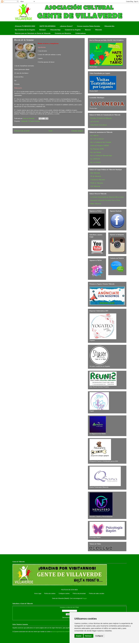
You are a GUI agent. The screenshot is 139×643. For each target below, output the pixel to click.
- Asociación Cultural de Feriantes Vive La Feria (105, 200)
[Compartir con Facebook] (45, 119)
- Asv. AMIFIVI (94, 135)
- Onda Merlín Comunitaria (98, 125)
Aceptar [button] (79, 636)
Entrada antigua (77, 131)
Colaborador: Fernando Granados (30, 121)
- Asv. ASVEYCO (95, 159)
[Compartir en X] (43, 119)
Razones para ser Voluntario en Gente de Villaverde (32, 33)
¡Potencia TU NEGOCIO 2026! (25, 26)
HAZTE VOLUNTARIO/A (47, 26)
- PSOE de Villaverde (96, 183)
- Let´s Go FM (94, 121)
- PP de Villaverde (95, 176)
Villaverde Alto (109, 26)
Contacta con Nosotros (63, 33)
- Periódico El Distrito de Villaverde (101, 118)
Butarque (42, 30)
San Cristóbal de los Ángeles (25, 30)
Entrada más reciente (22, 131)
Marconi (88, 30)
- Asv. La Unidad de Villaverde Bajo (101, 155)
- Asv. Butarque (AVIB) (97, 149)
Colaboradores (80, 33)
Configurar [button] (99, 636)
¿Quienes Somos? (66, 26)
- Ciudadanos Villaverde (97, 179)
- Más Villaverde (95, 173)
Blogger (84, 598)
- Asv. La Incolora (95, 162)
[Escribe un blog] (41, 119)
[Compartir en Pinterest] (47, 119)
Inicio (51, 131)
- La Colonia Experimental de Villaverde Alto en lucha (107, 197)
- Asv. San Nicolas (95, 152)
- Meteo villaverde (95, 203)
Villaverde (98, 30)
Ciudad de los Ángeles (73, 30)
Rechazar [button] (88, 636)
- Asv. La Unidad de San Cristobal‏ (100, 142)
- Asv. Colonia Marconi (97, 139)
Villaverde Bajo (55, 30)
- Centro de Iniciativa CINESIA (99, 145)
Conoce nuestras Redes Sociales (88, 26)
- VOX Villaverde (95, 186)
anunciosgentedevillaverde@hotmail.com (64, 631)
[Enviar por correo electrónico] (40, 119)
